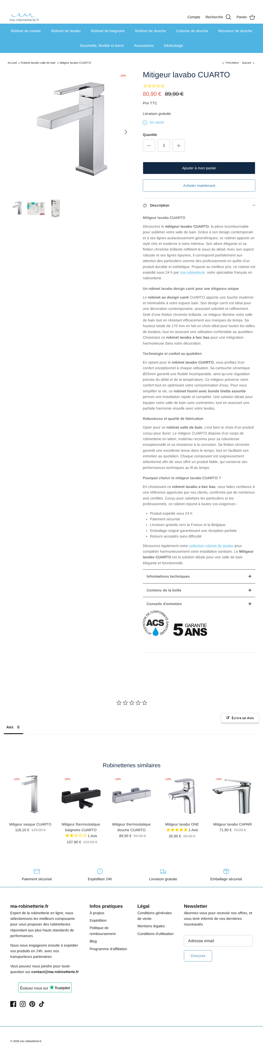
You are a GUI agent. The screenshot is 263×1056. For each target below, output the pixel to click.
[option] (70, 132)
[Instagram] (23, 1004)
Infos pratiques (106, 906)
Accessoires (144, 45)
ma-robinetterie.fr (30, 1041)
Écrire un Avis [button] (243, 718)
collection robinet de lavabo (211, 546)
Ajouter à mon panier (199, 168)
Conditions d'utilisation (155, 934)
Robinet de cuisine (26, 31)
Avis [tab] (9, 727)
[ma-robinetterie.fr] (24, 17)
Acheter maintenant (199, 185)
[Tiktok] (42, 1004)
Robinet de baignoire (108, 31)
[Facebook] (13, 1004)
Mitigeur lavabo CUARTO (75, 62)
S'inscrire (198, 956)
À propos (97, 913)
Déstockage (173, 45)
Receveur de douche (235, 31)
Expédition (98, 920)
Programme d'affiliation (108, 949)
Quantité (150, 135)
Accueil (12, 62)
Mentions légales (151, 926)
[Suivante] (126, 132)
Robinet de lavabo (66, 31)
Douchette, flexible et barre (102, 45)
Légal (143, 906)
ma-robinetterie (192, 272)
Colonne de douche (192, 31)
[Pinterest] (32, 1004)
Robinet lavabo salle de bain (38, 62)
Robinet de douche (150, 31)
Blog (93, 941)
